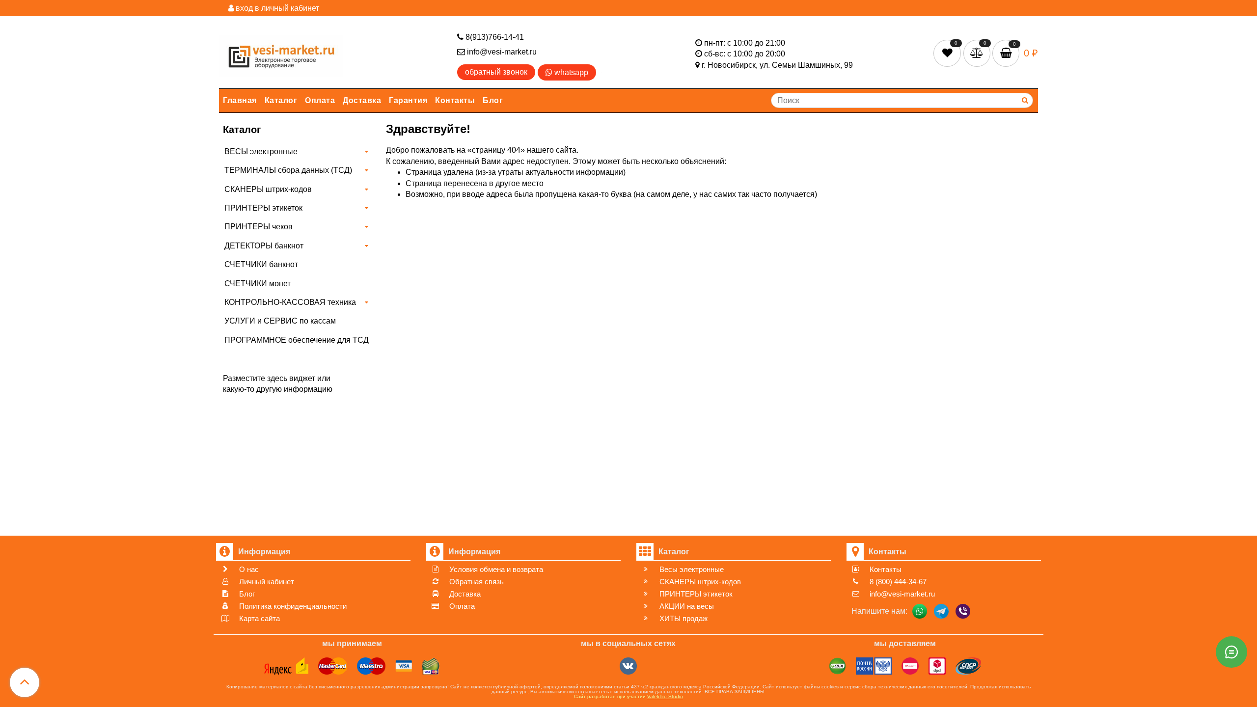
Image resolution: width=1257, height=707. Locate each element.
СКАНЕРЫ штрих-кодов (268, 189)
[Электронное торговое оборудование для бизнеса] (281, 54)
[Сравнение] (977, 53)
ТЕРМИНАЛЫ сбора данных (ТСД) (288, 170)
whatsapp (570, 72)
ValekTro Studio (665, 696)
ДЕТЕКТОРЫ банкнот (263, 246)
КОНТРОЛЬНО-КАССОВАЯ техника (290, 302)
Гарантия (408, 100)
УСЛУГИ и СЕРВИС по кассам (280, 321)
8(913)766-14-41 (494, 37)
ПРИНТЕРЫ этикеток (263, 208)
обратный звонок (496, 72)
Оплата (320, 100)
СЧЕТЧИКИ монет (257, 283)
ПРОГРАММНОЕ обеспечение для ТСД (296, 340)
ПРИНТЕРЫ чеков (258, 226)
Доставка (362, 100)
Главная (240, 100)
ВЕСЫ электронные (261, 151)
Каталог (281, 100)
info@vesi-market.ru (501, 52)
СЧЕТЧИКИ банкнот (261, 264)
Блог (493, 100)
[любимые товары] (948, 53)
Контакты (455, 100)
